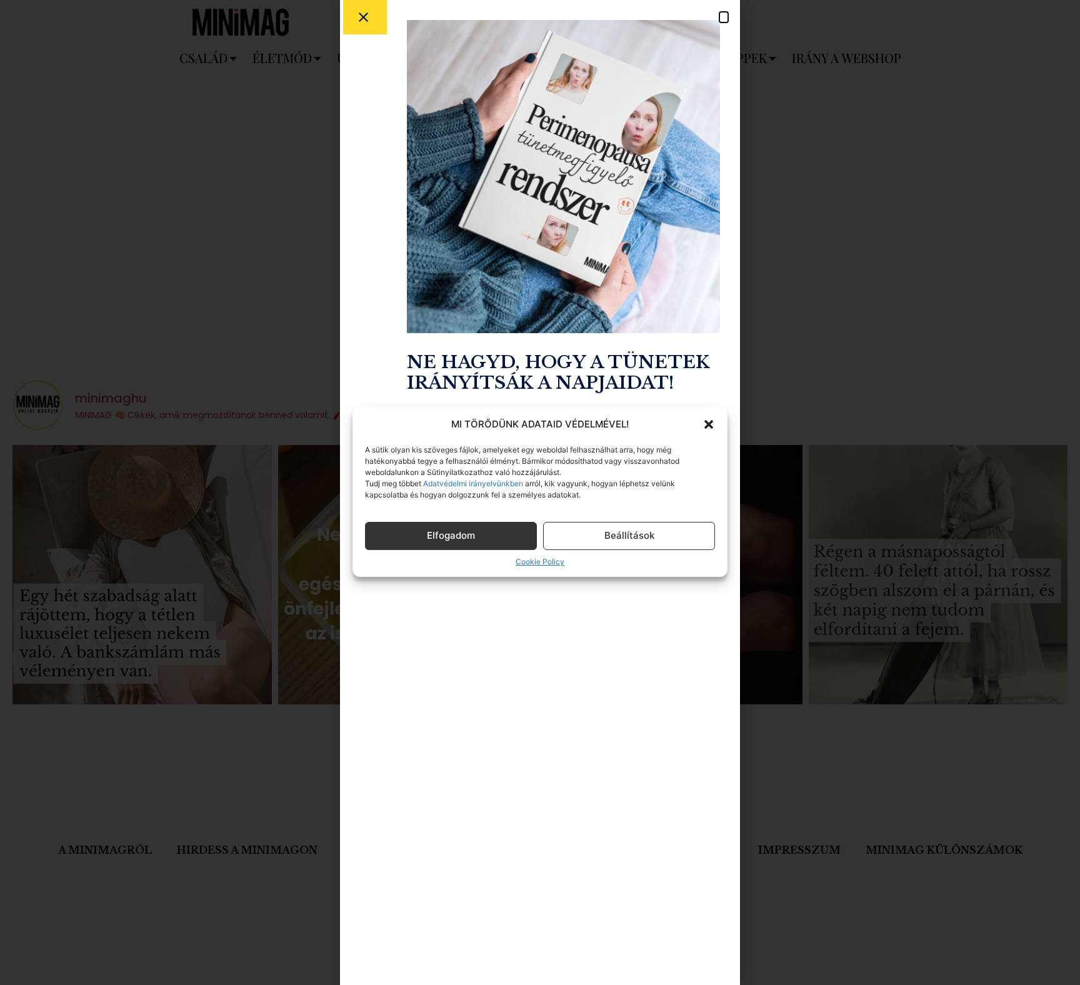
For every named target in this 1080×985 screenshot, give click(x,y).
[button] (708, 424)
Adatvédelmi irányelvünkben (472, 483)
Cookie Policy (540, 561)
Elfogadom (451, 535)
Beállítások (629, 535)
